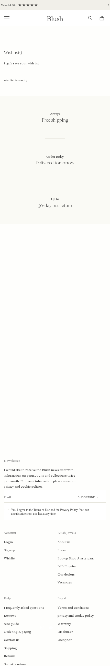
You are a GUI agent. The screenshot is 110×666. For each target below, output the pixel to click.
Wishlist (9, 558)
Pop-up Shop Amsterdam (76, 558)
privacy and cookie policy (76, 615)
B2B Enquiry (67, 566)
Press (62, 550)
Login (8, 542)
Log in (8, 63)
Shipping (10, 648)
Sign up (9, 550)
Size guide (11, 624)
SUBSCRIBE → (88, 497)
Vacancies (65, 582)
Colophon (65, 640)
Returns (10, 656)
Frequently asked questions (24, 608)
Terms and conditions (73, 608)
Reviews (10, 615)
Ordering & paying (17, 632)
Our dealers (66, 574)
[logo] (55, 18)
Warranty (64, 624)
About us (64, 542)
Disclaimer (65, 632)
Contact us (11, 640)
